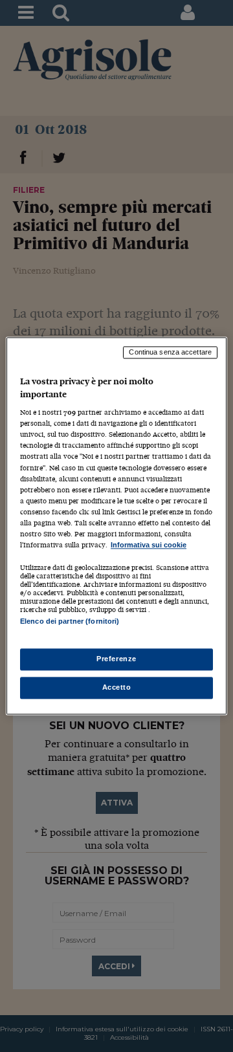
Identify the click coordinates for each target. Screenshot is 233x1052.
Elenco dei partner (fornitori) (69, 621)
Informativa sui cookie (148, 545)
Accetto (116, 688)
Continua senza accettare (170, 352)
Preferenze (116, 659)
